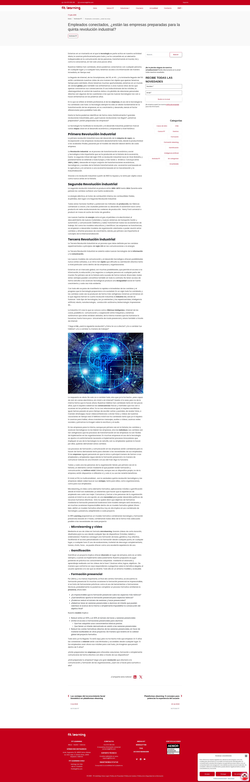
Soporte (185, 2)
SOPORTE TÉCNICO (109, 753)
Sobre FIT (110, 8)
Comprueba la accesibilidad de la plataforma (109, 765)
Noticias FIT (78, 19)
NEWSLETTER (141, 745)
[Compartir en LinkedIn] (135, 677)
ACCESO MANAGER (141, 752)
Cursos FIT (161, 131)
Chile (177, 126)
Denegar (223, 774)
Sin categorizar (173, 159)
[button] (246, 756)
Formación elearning (171, 142)
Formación (175, 137)
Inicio (95, 8)
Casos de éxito (162, 126)
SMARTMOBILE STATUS (109, 762)
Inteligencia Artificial (171, 153)
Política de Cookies (130, 776)
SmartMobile (174, 164)
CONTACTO (109, 741)
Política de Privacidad (116, 776)
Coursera (139, 8)
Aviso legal (231, 778)
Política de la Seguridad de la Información (150, 776)
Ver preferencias (239, 774)
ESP (179, 8)
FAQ (141, 748)
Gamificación (174, 148)
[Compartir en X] (140, 677)
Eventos (176, 131)
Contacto (167, 8)
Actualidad (154, 8)
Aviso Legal (105, 776)
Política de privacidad (220, 778)
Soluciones (124, 8)
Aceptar (207, 774)
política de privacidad (172, 104)
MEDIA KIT (141, 741)
